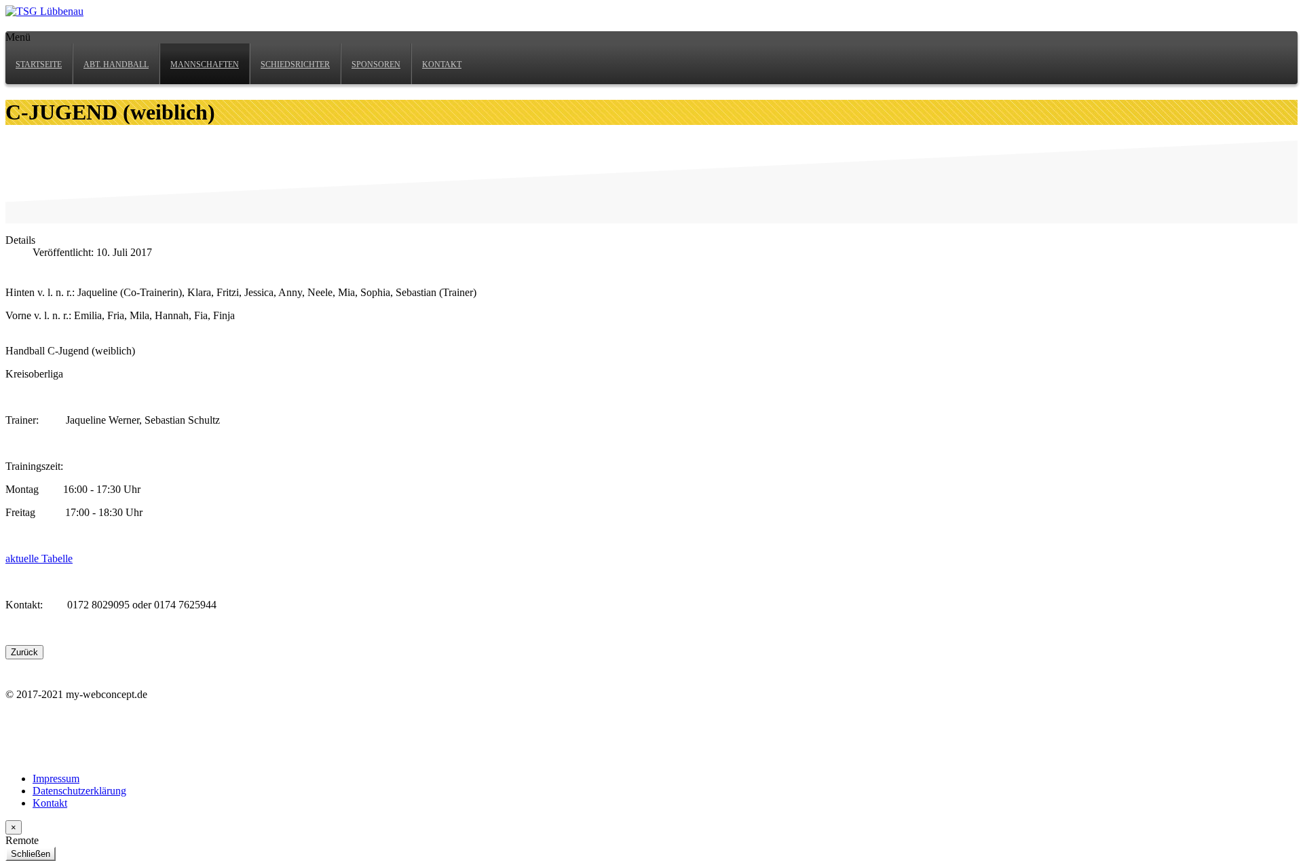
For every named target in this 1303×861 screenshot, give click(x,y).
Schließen (30, 854)
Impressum (56, 778)
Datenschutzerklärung (79, 790)
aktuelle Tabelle (39, 558)
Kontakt (50, 803)
